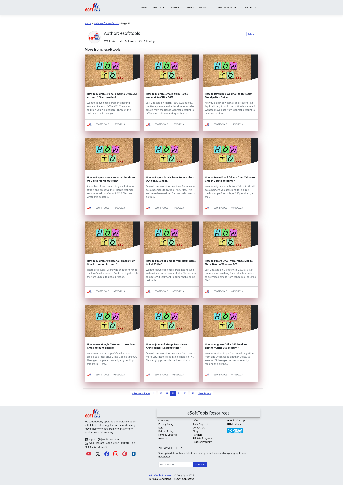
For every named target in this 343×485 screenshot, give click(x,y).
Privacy (176, 478)
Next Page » (204, 393)
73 (193, 393)
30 (173, 393)
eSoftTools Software (160, 475)
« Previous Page (141, 393)
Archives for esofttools (106, 23)
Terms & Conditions (160, 478)
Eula (160, 427)
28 (161, 393)
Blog (195, 431)
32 (185, 393)
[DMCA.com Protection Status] (235, 429)
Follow (251, 34)
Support (176, 7)
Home (144, 7)
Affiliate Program (202, 438)
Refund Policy (166, 431)
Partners (197, 434)
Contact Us (199, 427)
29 (167, 393)
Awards (162, 438)
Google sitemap (236, 420)
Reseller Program (202, 441)
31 (179, 393)
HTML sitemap (235, 424)
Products (158, 7)
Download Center (225, 7)
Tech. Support (200, 424)
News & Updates (167, 434)
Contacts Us (248, 7)
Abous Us (204, 7)
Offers (190, 7)
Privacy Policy (166, 424)
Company (163, 420)
